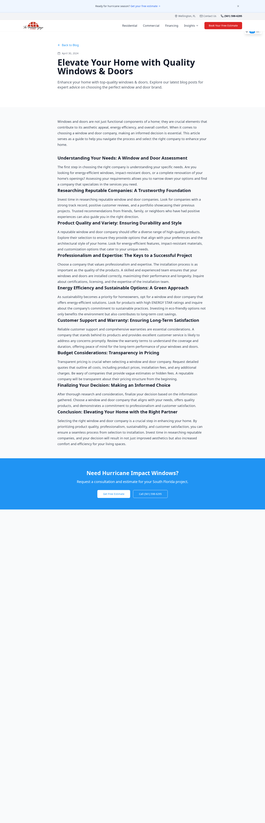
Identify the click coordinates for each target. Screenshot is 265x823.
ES (258, 31)
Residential (129, 26)
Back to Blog (70, 45)
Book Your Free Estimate (223, 25)
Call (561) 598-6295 (150, 494)
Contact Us (209, 16)
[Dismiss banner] (238, 6)
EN (252, 31)
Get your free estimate (144, 6)
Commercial (151, 26)
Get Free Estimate (113, 494)
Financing (171, 26)
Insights (189, 26)
